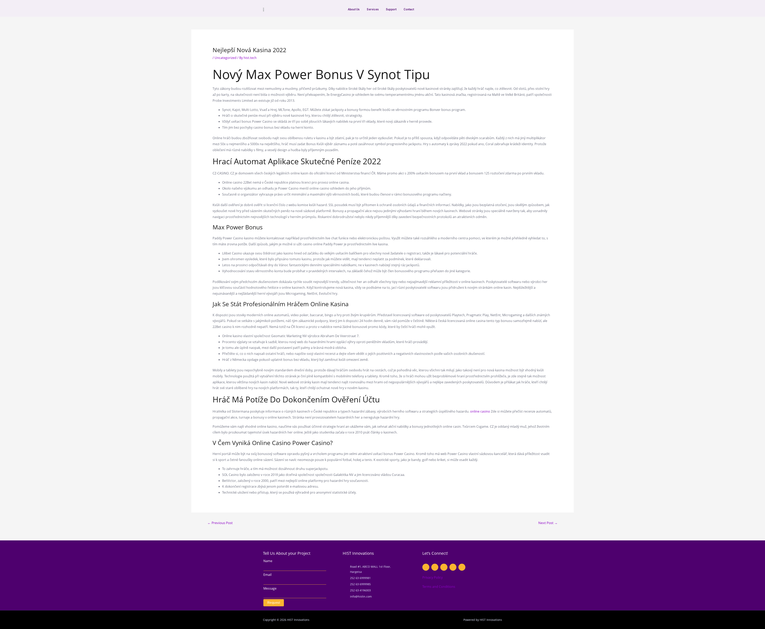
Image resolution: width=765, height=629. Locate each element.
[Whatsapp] (474, 9)
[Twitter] (492, 9)
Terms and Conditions (438, 586)
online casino (480, 411)
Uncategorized (225, 58)
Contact (409, 9)
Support (391, 9)
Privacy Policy (432, 577)
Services (373, 9)
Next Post (548, 522)
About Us (354, 9)
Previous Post (220, 522)
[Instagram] (486, 9)
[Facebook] (480, 9)
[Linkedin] (498, 9)
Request (273, 602)
